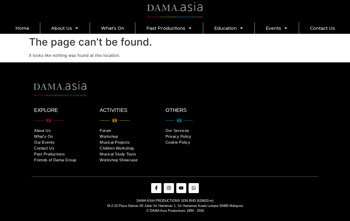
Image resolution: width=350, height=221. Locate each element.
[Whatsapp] (194, 188)
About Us (61, 28)
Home (22, 28)
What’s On (112, 28)
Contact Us (322, 28)
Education (225, 28)
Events (273, 28)
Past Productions (165, 28)
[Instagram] (169, 188)
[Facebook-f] (156, 188)
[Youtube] (181, 188)
